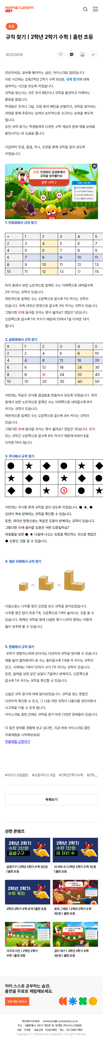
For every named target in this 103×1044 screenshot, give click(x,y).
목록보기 (52, 799)
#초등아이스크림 (44, 775)
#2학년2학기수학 (71, 775)
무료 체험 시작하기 (17, 1001)
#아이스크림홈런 (17, 775)
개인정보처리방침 (31, 1021)
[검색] (85, 9)
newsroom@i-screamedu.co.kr (60, 1021)
